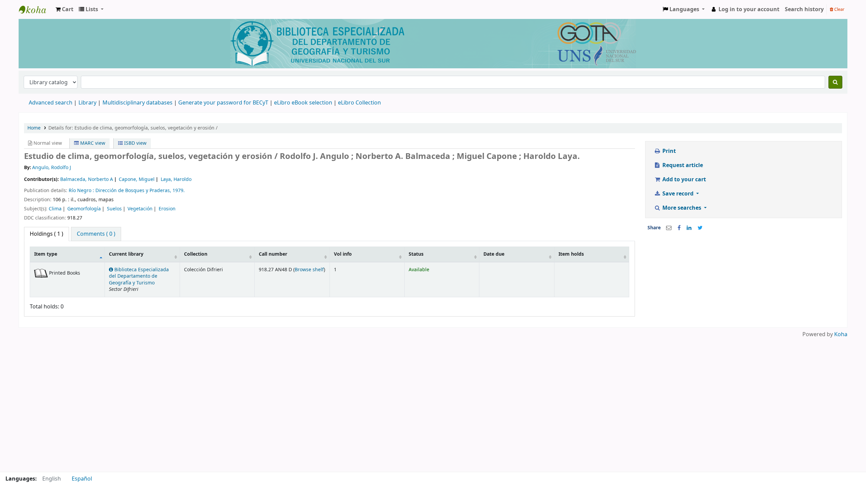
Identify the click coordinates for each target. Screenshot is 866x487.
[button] (64, 9)
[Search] (835, 82)
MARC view (92, 143)
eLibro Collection (359, 103)
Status (416, 254)
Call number (273, 254)
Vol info (343, 254)
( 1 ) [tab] (46, 234)
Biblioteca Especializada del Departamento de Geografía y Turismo (139, 276)
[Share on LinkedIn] (689, 228)
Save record (678, 194)
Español (82, 479)
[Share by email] (669, 228)
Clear (838, 9)
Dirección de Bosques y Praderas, (134, 190)
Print (668, 151)
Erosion (167, 208)
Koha (840, 334)
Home (34, 128)
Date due (493, 254)
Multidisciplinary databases (138, 103)
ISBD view (134, 143)
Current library (126, 254)
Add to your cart (683, 180)
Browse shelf (309, 269)
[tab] (96, 234)
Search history (804, 9)
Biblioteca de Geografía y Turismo (36, 9)
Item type (45, 254)
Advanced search (50, 103)
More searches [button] (682, 208)
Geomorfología (84, 208)
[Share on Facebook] (679, 228)
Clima (55, 208)
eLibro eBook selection (304, 103)
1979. (179, 190)
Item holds (571, 254)
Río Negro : (82, 190)
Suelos (114, 208)
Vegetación (140, 208)
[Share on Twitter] (700, 228)
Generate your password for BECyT (223, 103)
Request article (682, 165)
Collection (195, 254)
